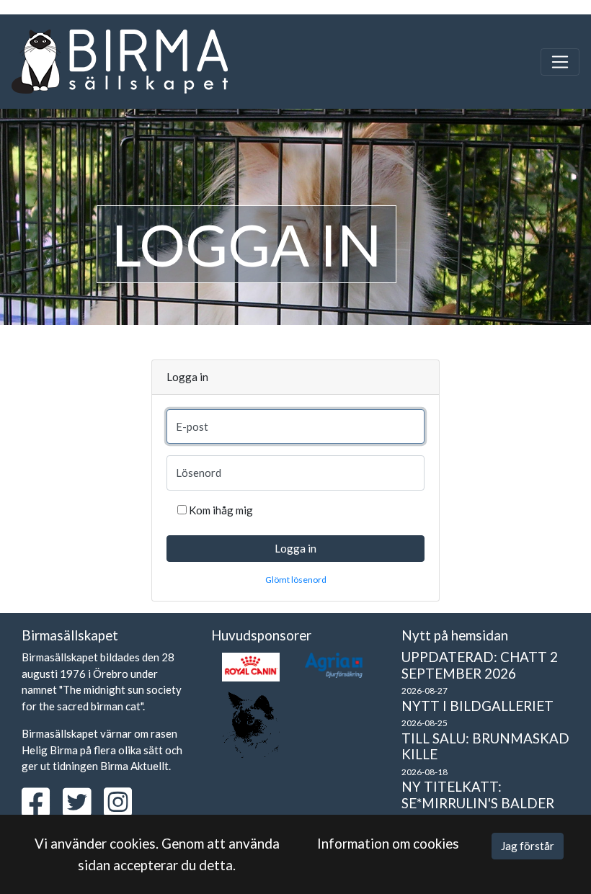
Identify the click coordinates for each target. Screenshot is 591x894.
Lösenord (198, 472)
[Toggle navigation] (560, 62)
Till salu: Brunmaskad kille (485, 746)
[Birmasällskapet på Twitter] (82, 809)
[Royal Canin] (251, 667)
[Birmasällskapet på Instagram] (123, 809)
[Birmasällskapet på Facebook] (41, 809)
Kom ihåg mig (221, 510)
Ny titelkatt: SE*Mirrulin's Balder (477, 794)
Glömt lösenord (295, 579)
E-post (192, 426)
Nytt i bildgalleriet (477, 705)
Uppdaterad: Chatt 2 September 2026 (479, 664)
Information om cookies (388, 843)
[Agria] (334, 665)
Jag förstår (527, 845)
